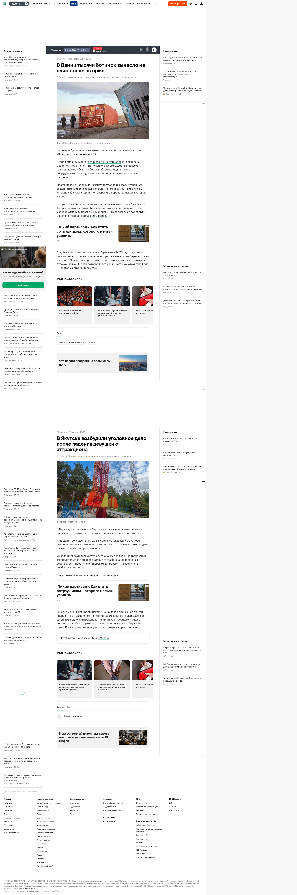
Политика (8, 79)
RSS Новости (109, 821)
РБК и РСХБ (9, 601)
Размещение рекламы (145, 814)
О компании (141, 802)
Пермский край (44, 836)
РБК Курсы (140, 853)
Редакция (140, 810)
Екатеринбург (43, 806)
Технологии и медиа (12, 329)
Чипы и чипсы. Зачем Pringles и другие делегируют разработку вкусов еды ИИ (182, 89)
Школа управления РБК (146, 857)
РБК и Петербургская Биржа (16, 539)
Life (165, 444)
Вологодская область (46, 821)
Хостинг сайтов (143, 835)
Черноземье (42, 851)
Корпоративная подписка (114, 810)
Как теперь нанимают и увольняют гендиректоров (179, 453)
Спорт (6, 556)
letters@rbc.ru (28, 888)
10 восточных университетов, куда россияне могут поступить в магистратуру (180, 74)
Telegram (74, 810)
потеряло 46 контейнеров (104, 161)
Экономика (8, 200)
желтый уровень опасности (118, 208)
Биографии (8, 825)
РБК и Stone (9, 643)
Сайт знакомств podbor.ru (147, 846)
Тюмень (40, 847)
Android (172, 806)
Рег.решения (142, 838)
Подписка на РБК (110, 806)
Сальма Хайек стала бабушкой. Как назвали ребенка (180, 439)
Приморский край (45, 866)
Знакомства (141, 842)
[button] (190, 4)
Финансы (8, 821)
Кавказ (40, 854)
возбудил (93, 575)
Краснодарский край (46, 828)
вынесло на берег (126, 256)
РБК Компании (10, 214)
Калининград (42, 825)
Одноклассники (77, 806)
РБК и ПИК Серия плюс (14, 343)
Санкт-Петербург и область (49, 802)
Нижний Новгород (45, 832)
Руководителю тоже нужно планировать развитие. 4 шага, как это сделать (182, 58)
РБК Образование (11, 832)
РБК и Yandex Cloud (12, 65)
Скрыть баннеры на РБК (113, 802)
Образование (169, 63)
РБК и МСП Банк (11, 388)
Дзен (72, 814)
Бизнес (7, 814)
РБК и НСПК (9, 242)
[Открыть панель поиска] (196, 4)
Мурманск (41, 862)
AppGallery (174, 810)
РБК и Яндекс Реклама (13, 783)
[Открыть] (23, 4)
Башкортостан (43, 817)
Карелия (40, 858)
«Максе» (103, 638)
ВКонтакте (74, 802)
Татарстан (41, 843)
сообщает (118, 533)
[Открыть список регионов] (190, 4)
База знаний (9, 828)
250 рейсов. (100, 215)
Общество (8, 629)
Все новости (12, 51)
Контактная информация (147, 806)
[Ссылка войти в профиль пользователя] (201, 3)
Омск (39, 814)
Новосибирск (43, 810)
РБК (58, 240)
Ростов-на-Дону (44, 840)
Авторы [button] (60, 707)
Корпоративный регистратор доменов (149, 830)
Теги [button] (59, 333)
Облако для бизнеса (145, 825)
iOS (170, 802)
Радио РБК (16, 4)
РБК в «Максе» (70, 279)
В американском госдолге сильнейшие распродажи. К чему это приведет (182, 467)
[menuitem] (41, 3)
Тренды (166, 79)
